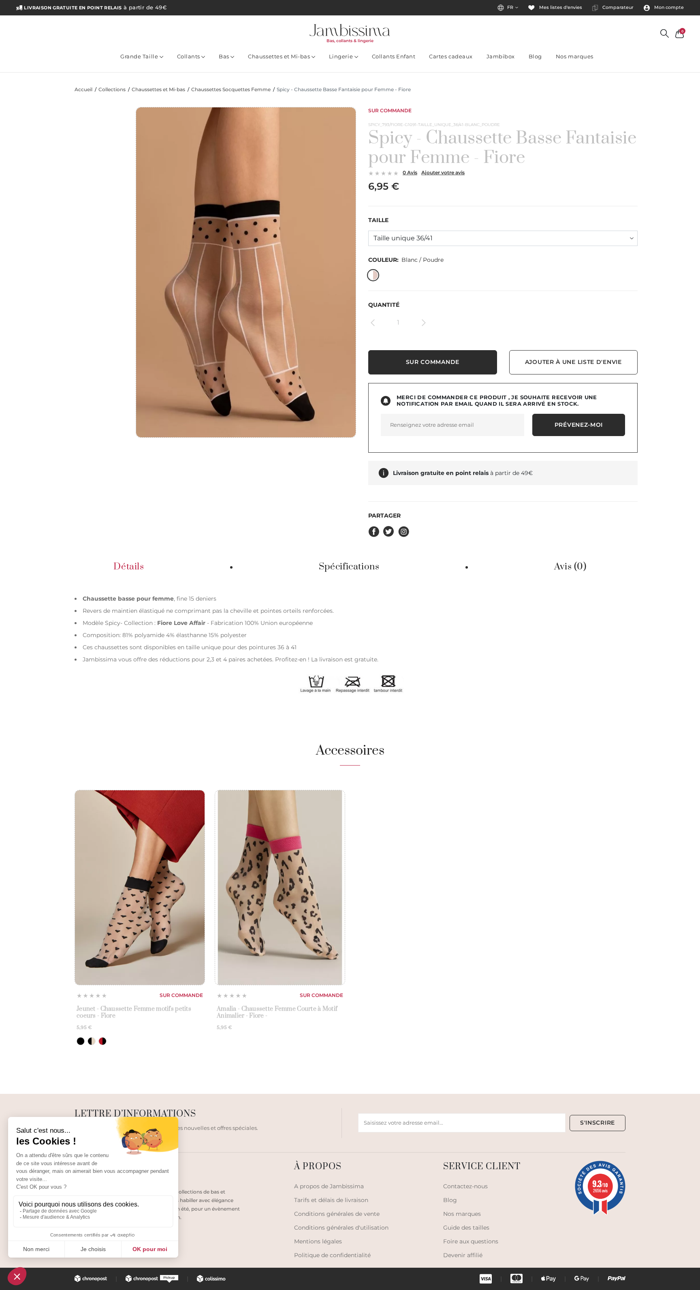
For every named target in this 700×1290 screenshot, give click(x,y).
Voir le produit (139, 966)
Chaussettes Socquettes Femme (231, 89)
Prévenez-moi (579, 424)
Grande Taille (139, 56)
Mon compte (668, 7)
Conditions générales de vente (337, 1213)
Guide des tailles (466, 1227)
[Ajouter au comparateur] (196, 812)
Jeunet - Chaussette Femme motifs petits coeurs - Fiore (134, 1012)
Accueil (83, 89)
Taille (378, 220)
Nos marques (574, 56)
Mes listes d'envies (560, 7)
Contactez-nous (465, 1186)
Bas (224, 56)
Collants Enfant (394, 56)
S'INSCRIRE (597, 1122)
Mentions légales (318, 1241)
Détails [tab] (128, 567)
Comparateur (617, 7)
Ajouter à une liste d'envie (573, 362)
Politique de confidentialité (332, 1255)
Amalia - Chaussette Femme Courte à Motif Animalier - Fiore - (277, 1012)
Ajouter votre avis (443, 172)
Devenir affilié (462, 1255)
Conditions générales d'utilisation (341, 1227)
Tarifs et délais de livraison (331, 1200)
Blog (535, 56)
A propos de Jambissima (329, 1186)
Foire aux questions (470, 1241)
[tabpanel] (350, 643)
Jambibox (501, 56)
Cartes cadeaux (450, 56)
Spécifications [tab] (349, 567)
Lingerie (341, 56)
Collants (189, 56)
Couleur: (406, 260)
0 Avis (410, 172)
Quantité (383, 305)
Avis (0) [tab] (570, 567)
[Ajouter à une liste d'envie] (196, 799)
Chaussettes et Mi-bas (279, 56)
